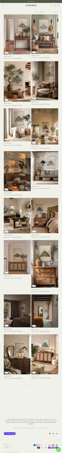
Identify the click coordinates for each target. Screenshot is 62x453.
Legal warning (17, 428)
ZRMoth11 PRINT (35, 186)
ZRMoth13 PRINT (8, 329)
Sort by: (37, 12)
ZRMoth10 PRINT (8, 193)
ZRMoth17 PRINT (35, 376)
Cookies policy (33, 428)
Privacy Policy (25, 428)
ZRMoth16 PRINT (8, 235)
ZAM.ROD (9, 452)
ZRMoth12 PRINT (35, 289)
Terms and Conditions (43, 428)
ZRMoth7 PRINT (35, 102)
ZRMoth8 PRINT (7, 143)
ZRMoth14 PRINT (35, 55)
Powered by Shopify (15, 452)
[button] (3, 5)
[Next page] (35, 385)
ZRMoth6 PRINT (35, 329)
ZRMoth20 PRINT (8, 276)
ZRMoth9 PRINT (7, 56)
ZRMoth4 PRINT (35, 146)
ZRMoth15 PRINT (8, 376)
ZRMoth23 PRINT (35, 235)
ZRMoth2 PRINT (7, 103)
